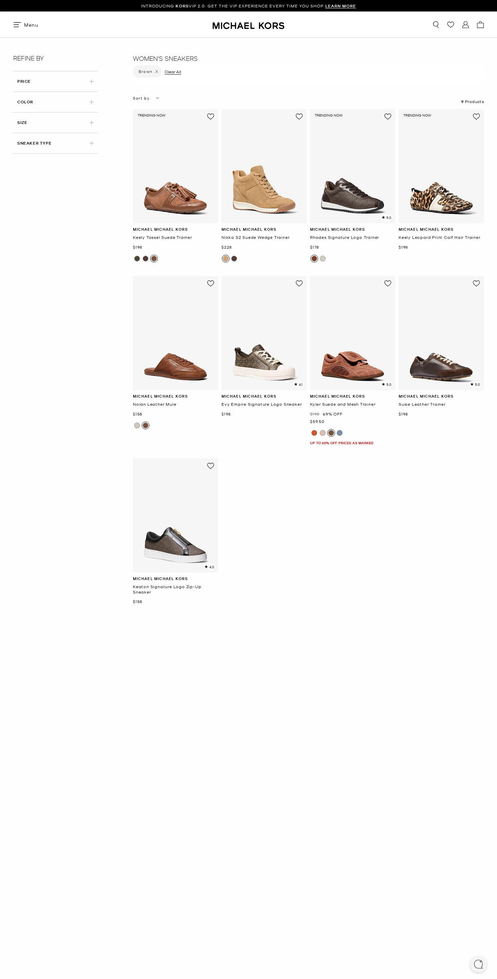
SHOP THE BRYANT (303, 6)
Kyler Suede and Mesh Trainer (342, 404)
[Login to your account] (465, 24)
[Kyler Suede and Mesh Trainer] (352, 333)
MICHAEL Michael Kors (160, 229)
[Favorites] (450, 24)
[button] (478, 965)
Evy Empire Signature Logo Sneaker (261, 404)
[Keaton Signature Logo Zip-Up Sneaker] (175, 515)
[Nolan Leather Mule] (175, 333)
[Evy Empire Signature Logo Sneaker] (264, 333)
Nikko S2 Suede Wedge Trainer (255, 237)
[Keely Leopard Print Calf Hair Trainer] (441, 166)
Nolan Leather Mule (154, 404)
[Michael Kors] (248, 24)
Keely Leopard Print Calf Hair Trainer (439, 237)
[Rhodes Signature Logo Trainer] (352, 166)
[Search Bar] (435, 24)
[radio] (137, 258)
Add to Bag (175, 218)
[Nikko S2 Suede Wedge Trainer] (264, 166)
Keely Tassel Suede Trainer (162, 237)
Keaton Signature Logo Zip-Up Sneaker (167, 589)
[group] (175, 166)
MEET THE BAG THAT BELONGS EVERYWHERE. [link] (248, 6)
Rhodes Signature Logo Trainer (344, 237)
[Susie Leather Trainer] (441, 333)
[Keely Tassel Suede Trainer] (175, 166)
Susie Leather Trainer (422, 404)
